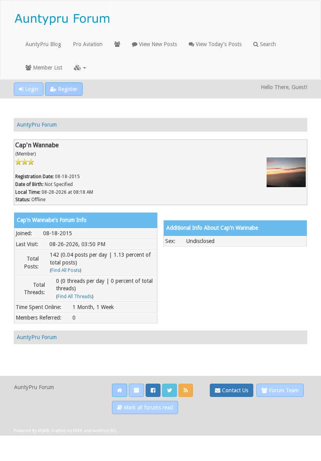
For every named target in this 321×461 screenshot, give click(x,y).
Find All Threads (75, 296)
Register (67, 89)
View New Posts (157, 44)
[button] (80, 67)
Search (267, 44)
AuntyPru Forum (37, 125)
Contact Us (234, 390)
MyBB (43, 430)
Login (30, 89)
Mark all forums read (147, 407)
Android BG (104, 430)
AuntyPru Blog (43, 44)
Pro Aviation (88, 44)
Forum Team (283, 390)
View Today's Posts (218, 44)
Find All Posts (65, 270)
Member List (46, 67)
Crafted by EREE (67, 430)
